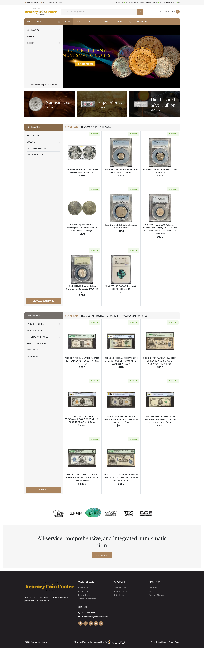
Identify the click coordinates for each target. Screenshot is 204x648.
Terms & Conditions (87, 599)
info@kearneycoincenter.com (95, 616)
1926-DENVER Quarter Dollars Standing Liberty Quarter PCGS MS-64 (82, 289)
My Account (83, 591)
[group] (121, 56)
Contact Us (142, 22)
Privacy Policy (84, 595)
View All (50, 107)
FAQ (129, 22)
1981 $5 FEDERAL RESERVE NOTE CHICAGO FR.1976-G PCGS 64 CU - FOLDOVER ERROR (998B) (160, 419)
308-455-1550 (32, 2)
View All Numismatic (43, 301)
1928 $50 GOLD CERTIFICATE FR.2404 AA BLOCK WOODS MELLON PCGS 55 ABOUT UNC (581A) (82, 419)
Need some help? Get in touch (43, 84)
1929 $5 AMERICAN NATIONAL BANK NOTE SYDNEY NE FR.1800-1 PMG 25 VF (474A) (82, 361)
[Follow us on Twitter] (96, 623)
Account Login (119, 587)
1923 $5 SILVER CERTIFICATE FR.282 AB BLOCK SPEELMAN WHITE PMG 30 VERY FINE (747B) (82, 477)
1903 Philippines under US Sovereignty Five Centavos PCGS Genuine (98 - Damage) (82, 227)
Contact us (83, 587)
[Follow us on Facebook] (80, 623)
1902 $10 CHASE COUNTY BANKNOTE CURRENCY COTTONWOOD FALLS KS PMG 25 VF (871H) (121, 478)
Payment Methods (156, 595)
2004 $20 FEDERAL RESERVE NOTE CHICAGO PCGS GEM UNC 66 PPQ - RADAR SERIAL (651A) (121, 361)
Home (68, 22)
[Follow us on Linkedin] (101, 623)
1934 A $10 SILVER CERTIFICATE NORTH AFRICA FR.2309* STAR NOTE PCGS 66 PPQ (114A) (121, 419)
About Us (118, 22)
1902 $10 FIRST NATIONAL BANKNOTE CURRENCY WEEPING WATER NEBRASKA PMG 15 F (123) (160, 361)
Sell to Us (104, 22)
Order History (119, 595)
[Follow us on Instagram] (85, 623)
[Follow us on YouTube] (91, 623)
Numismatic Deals (85, 22)
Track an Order (120, 591)
